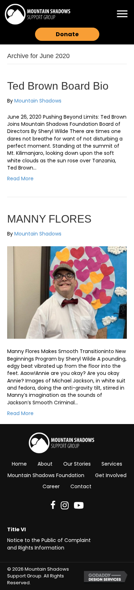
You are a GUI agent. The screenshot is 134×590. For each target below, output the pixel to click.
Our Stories (77, 463)
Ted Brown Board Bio (58, 86)
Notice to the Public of (35, 540)
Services (111, 463)
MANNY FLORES (49, 219)
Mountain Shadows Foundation (46, 475)
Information (49, 547)
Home (19, 463)
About (45, 463)
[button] (122, 14)
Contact (80, 486)
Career (51, 486)
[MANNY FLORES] (67, 292)
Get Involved (110, 475)
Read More (20, 178)
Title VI (16, 529)
